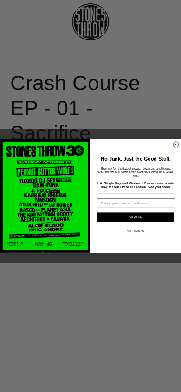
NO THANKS (136, 231)
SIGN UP (135, 217)
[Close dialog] (176, 144)
